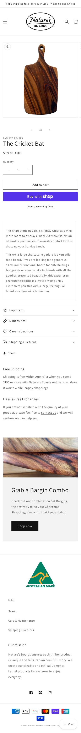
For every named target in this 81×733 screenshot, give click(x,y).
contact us (48, 412)
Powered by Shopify (51, 725)
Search (12, 611)
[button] (5, 21)
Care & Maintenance (21, 620)
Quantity (8, 162)
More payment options (40, 206)
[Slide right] (49, 130)
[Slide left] (31, 130)
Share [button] (12, 353)
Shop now (25, 526)
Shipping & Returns (21, 630)
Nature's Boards (35, 725)
